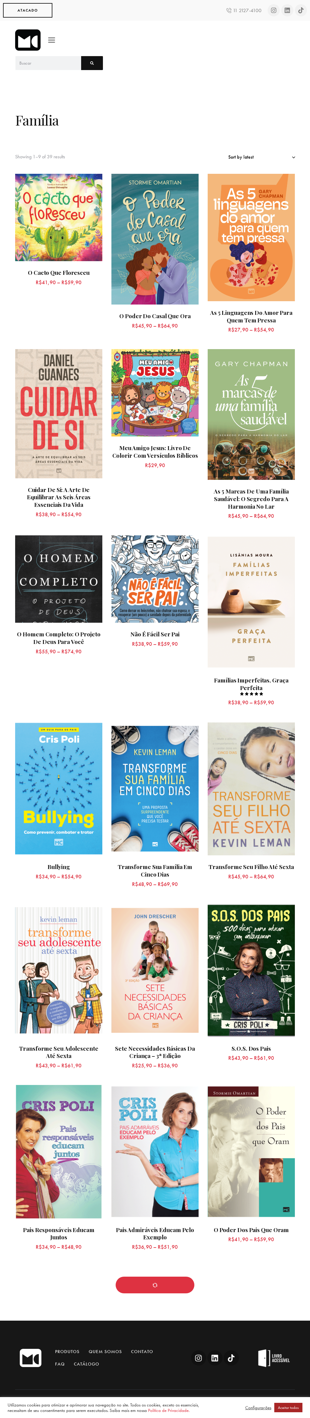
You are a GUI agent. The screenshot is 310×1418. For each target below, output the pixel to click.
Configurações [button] (258, 1407)
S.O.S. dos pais (251, 1048)
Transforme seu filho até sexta (251, 867)
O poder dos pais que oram (251, 1230)
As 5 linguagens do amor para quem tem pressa (251, 316)
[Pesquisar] (92, 63)
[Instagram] (274, 10)
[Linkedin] (287, 10)
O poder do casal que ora (155, 316)
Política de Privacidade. (169, 1410)
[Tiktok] (301, 10)
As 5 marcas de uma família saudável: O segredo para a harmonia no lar (251, 498)
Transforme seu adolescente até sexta (58, 1052)
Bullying (59, 867)
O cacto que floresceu (59, 272)
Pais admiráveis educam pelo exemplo (155, 1233)
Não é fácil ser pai (155, 634)
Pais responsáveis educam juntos (58, 1233)
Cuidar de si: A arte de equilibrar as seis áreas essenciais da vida (59, 497)
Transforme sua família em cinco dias (155, 870)
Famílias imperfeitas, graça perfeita (251, 683)
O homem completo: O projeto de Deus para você (58, 637)
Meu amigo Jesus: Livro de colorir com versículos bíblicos (155, 451)
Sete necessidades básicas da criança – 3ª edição (155, 1052)
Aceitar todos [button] (288, 1407)
